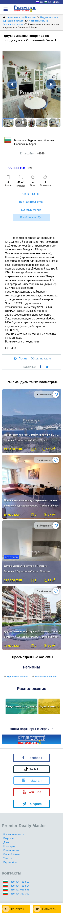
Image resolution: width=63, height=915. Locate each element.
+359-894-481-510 (19, 881)
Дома (6, 842)
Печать (23, 358)
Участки (7, 858)
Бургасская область (17, 676)
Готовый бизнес (12, 854)
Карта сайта (10, 862)
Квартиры (8, 838)
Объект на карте (41, 358)
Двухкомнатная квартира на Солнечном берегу (32, 631)
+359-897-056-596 (19, 889)
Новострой (9, 846)
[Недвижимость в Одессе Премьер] (31, 739)
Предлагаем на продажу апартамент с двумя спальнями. (32, 500)
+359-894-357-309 (19, 893)
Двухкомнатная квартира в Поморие (26, 565)
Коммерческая (11, 850)
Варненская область (46, 676)
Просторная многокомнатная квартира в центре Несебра (32, 434)
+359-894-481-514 (19, 885)
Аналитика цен (31, 193)
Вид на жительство (31, 201)
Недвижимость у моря (21, 706)
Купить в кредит (31, 210)
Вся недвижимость (13, 834)
